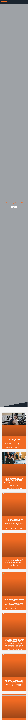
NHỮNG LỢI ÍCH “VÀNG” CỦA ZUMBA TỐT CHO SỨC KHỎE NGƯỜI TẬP (14, 640)
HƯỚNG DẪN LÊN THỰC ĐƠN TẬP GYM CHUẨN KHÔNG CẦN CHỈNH (14, 520)
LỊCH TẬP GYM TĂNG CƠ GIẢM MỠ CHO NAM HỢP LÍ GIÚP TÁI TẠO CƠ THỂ (14, 479)
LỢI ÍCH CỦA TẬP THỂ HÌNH (14, 440)
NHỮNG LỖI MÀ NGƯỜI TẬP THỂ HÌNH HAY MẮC (14, 600)
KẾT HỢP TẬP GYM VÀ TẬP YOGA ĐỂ (14, 560)
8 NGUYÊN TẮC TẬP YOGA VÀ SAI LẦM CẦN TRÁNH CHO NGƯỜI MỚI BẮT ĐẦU (14, 681)
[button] (26, 2)
